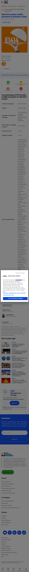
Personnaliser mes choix (8, 294)
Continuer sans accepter (20, 272)
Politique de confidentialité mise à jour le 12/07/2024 (14, 293)
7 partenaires (18, 279)
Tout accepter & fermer (15, 298)
